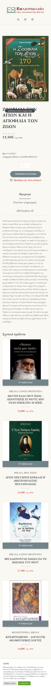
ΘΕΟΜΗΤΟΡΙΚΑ (21, 632)
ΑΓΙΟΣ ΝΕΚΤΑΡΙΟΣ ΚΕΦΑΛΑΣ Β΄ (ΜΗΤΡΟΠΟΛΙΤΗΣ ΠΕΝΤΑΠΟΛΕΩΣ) (25, 481)
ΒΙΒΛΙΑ (15, 157)
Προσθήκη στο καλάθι (25, 174)
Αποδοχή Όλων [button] (24, 683)
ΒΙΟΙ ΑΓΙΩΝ (30, 472)
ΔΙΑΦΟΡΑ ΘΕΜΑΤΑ (28, 157)
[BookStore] (25, 9)
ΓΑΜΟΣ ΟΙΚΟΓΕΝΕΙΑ (30, 391)
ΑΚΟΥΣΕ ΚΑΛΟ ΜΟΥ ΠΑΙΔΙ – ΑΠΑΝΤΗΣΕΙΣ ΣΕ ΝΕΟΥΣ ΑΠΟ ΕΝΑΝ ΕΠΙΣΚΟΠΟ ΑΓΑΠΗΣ (25, 399)
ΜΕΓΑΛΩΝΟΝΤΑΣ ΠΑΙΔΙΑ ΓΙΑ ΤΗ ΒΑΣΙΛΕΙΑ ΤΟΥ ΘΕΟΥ (25, 560)
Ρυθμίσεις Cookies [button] (10, 683)
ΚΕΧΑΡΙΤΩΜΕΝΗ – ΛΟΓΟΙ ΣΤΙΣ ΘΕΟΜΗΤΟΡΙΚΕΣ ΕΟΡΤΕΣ (25, 638)
